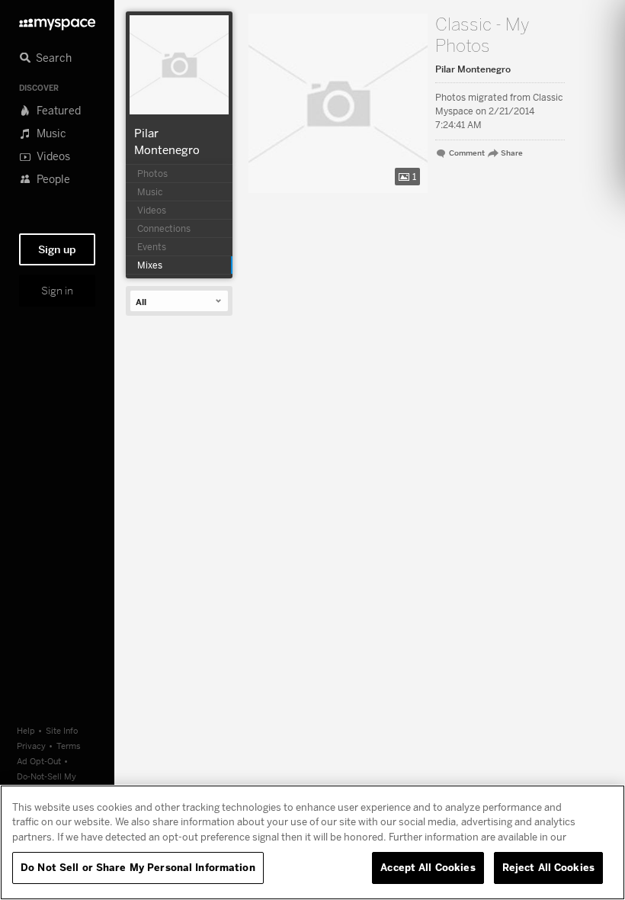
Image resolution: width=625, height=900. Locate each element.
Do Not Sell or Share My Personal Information (138, 867)
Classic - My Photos (482, 35)
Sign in (57, 290)
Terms (68, 745)
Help (26, 730)
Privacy (31, 745)
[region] (312, 842)
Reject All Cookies (548, 867)
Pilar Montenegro (473, 69)
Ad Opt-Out (39, 761)
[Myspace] (57, 20)
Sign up (57, 249)
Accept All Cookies (427, 867)
